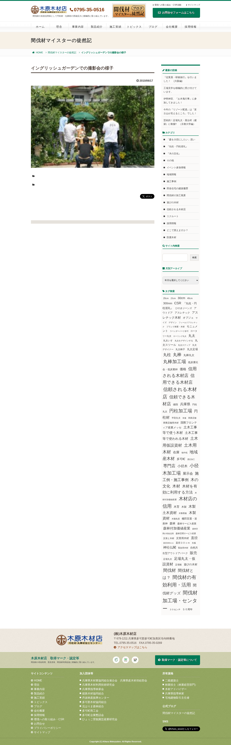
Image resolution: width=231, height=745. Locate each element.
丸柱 (167, 355)
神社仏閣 (169, 547)
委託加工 (191, 459)
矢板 (194, 543)
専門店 (169, 465)
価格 (183, 369)
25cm (173, 298)
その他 (170, 160)
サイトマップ (194, 5)
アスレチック (182, 312)
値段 (175, 404)
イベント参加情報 (176, 167)
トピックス (134, 26)
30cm (181, 298)
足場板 (178, 565)
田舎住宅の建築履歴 (177, 188)
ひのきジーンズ (183, 308)
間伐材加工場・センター (180, 600)
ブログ (153, 26)
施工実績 (115, 26)
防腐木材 (171, 237)
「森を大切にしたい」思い (181, 139)
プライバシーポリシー (47, 727)
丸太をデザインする (184, 341)
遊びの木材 (173, 202)
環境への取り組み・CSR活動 (168, 5)
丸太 (191, 336)
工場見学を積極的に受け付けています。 (180, 90)
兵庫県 (185, 404)
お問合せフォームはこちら (178, 12)
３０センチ (174, 609)
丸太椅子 (180, 349)
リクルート (173, 216)
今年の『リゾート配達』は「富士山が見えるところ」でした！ (180, 111)
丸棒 (177, 354)
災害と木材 (168, 538)
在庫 (176, 452)
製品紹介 (97, 26)
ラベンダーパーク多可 (179, 331)
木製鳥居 (176, 519)
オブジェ (188, 317)
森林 (172, 523)
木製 (184, 506)
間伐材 (169, 570)
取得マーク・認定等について (179, 659)
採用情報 (191, 26)
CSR (177, 303)
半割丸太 (176, 418)
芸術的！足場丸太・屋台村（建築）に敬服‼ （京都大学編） (180, 122)
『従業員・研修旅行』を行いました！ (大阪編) (180, 79)
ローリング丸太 (179, 336)
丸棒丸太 (188, 355)
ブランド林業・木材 (175, 327)
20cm (166, 298)
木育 (176, 506)
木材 (176, 486)
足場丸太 (167, 559)
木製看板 (183, 513)
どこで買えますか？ (177, 230)
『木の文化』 (174, 153)
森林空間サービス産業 (186, 533)
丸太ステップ (184, 345)
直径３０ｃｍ (183, 542)
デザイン (173, 322)
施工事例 (171, 181)
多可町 (181, 458)
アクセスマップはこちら (132, 647)
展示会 (188, 473)
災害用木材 (182, 538)
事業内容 (78, 26)
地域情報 (171, 174)
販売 (193, 553)
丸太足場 (192, 349)
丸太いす (168, 340)
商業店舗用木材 (171, 422)
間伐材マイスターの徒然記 (62, 52)
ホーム (40, 26)
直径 (194, 538)
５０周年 (187, 609)
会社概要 (172, 26)
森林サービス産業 (186, 523)
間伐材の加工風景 (176, 195)
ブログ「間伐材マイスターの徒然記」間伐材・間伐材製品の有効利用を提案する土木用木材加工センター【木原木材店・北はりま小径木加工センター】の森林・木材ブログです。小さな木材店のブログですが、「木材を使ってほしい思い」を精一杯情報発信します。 (129, 11)
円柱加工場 (180, 410)
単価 (184, 418)
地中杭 (184, 453)
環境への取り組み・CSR (49, 719)
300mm (167, 303)
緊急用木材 (183, 548)
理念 (59, 26)
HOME (39, 52)
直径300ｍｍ (168, 543)
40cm (190, 298)
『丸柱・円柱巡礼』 (177, 146)
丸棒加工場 (174, 361)
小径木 (182, 466)
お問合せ (39, 723)
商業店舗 (192, 418)
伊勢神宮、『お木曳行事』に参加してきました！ (180, 100)
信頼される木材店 (176, 209)
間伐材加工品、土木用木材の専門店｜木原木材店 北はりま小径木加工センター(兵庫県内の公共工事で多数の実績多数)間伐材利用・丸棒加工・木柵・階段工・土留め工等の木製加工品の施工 (49, 10)
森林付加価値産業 (176, 528)
